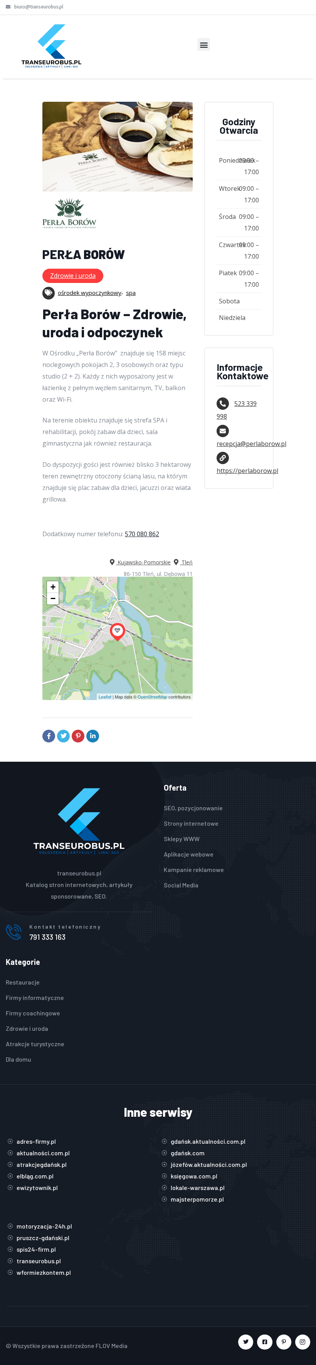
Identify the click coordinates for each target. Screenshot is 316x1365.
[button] (203, 44)
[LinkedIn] (92, 736)
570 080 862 (142, 534)
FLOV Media (112, 1345)
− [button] (52, 598)
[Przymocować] (78, 736)
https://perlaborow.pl (247, 470)
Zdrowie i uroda (73, 275)
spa (131, 292)
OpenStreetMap (152, 696)
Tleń (186, 562)
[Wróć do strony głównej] (51, 47)
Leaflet (105, 696)
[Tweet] (63, 736)
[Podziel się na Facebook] (48, 736)
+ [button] (52, 587)
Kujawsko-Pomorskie (143, 562)
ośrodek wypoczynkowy (89, 292)
